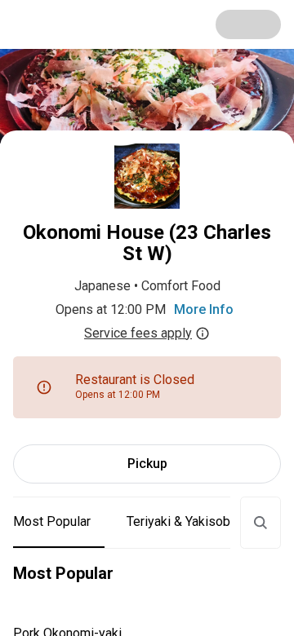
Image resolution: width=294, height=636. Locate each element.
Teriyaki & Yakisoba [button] (182, 521)
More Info (204, 309)
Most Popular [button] (52, 521)
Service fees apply (138, 333)
